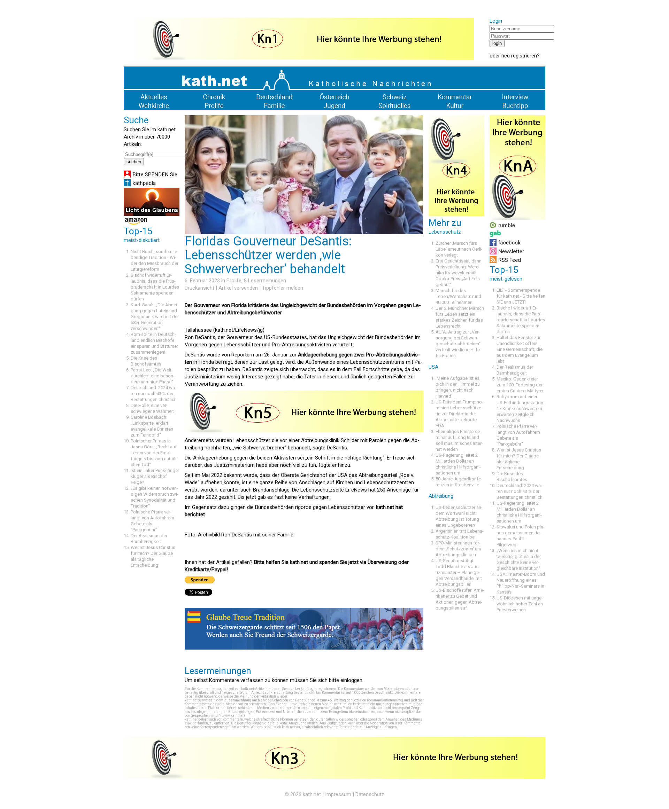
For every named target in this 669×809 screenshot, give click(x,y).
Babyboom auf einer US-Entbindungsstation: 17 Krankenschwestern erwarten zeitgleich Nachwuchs (520, 408)
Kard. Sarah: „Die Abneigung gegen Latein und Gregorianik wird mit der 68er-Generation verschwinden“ (155, 316)
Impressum (338, 794)
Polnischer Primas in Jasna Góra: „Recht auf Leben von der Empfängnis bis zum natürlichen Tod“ (154, 452)
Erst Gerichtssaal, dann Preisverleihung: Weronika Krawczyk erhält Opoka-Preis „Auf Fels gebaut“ (459, 272)
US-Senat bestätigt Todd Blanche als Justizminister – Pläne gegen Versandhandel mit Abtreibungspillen (459, 572)
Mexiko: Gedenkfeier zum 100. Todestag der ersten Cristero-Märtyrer (520, 384)
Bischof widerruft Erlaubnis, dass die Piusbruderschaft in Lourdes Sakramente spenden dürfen (155, 287)
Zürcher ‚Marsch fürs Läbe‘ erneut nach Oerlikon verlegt (459, 249)
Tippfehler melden (282, 288)
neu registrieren (519, 56)
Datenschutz (369, 794)
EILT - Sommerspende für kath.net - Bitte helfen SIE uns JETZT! (521, 296)
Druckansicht (199, 288)
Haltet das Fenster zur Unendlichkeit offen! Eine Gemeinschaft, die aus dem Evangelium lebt (520, 349)
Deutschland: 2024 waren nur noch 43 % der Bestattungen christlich (154, 393)
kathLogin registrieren (318, 689)
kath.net (312, 794)
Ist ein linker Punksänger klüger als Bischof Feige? (155, 476)
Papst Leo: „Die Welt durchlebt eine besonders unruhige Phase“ (153, 375)
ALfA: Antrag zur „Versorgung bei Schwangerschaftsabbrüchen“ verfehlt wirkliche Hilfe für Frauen (458, 343)
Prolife (233, 280)
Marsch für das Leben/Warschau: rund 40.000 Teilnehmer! (458, 296)
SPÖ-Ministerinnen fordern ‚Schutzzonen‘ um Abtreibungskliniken (458, 548)
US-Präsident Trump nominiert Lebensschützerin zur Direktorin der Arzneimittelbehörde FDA (459, 413)
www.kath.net (233, 715)
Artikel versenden (238, 288)
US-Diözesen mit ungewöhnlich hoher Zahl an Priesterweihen (520, 603)
